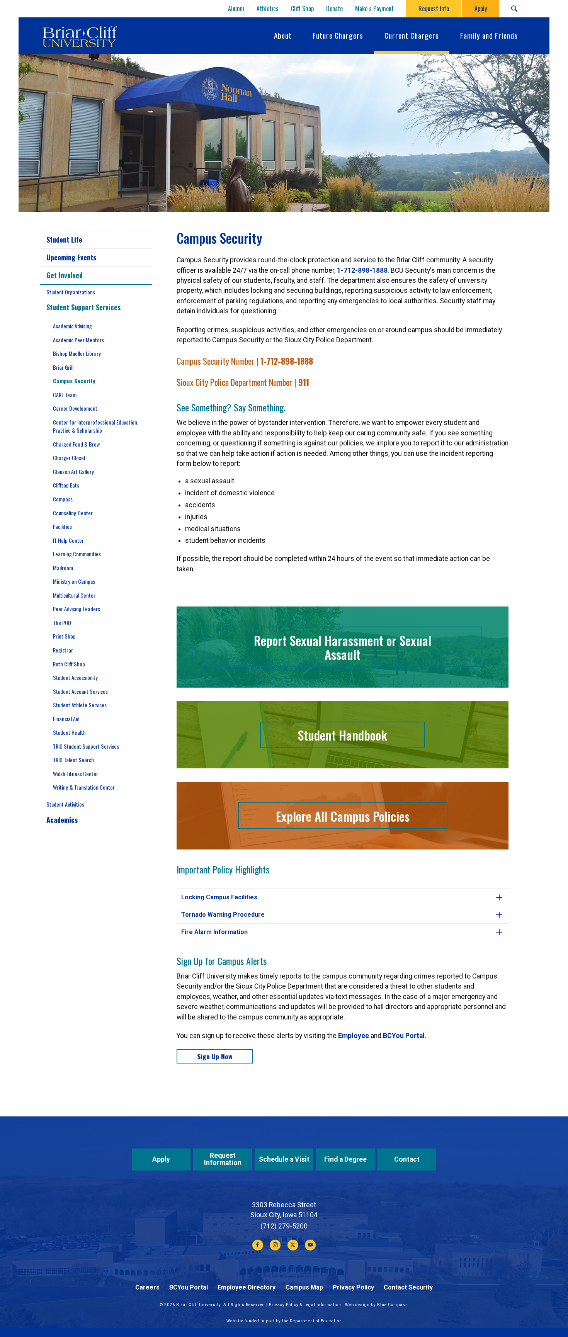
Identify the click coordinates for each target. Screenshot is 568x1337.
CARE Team (65, 395)
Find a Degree (345, 1159)
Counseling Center (73, 513)
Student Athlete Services (80, 705)
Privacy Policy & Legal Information (305, 1305)
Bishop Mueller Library (77, 353)
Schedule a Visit (284, 1159)
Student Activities (65, 804)
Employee (353, 1036)
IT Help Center (68, 540)
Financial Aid (66, 719)
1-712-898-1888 (362, 270)
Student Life (64, 239)
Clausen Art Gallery (73, 471)
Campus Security (74, 381)
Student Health (69, 732)
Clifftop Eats (66, 485)
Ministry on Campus (74, 581)
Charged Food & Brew (76, 444)
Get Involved (64, 275)
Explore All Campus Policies (343, 816)
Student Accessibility (75, 677)
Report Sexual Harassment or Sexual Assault (342, 647)
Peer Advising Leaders (76, 609)
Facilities (62, 526)
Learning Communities (77, 554)
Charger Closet (69, 458)
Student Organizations (70, 292)
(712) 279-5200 (284, 1226)
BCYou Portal (404, 1036)
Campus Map (304, 1287)
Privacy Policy (353, 1287)
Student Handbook (342, 734)
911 (303, 382)
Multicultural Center (74, 595)
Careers (147, 1287)
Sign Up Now (215, 1056)
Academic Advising (72, 326)
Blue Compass (392, 1305)
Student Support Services (83, 307)
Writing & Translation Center (84, 787)
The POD (62, 622)
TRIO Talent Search (73, 760)
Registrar (63, 650)
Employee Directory (246, 1287)
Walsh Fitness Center (75, 774)
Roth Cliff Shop (69, 664)
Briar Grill (63, 367)
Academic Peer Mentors (78, 340)
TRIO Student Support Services (86, 746)
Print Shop (64, 636)
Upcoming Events (71, 257)
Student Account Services (80, 691)
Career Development (75, 408)
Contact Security (408, 1287)
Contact (407, 1159)
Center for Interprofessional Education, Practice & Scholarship (95, 426)
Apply (161, 1159)
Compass (63, 499)
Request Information (222, 1159)
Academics (62, 820)
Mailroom (63, 568)
